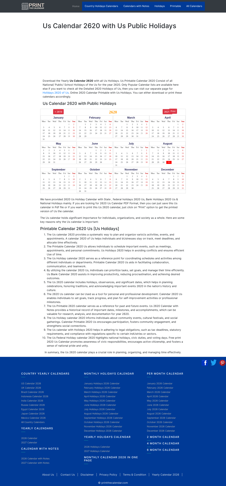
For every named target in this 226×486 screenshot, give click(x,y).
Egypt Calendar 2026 (32, 409)
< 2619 (58, 111)
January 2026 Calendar (159, 383)
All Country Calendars (33, 422)
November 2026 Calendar (161, 426)
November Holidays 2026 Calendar (103, 426)
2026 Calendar (29, 438)
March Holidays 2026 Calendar (100, 392)
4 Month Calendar (163, 443)
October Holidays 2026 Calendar (102, 422)
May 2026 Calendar (157, 400)
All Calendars (194, 6)
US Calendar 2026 (31, 383)
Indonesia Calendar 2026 (34, 396)
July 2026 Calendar (157, 409)
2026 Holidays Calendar (97, 446)
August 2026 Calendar (159, 413)
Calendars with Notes (136, 6)
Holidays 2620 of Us (56, 92)
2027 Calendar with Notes (35, 462)
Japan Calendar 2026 (33, 413)
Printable (175, 6)
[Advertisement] (19, 103)
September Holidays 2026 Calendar (103, 417)
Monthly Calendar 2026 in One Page (111, 459)
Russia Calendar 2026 (33, 404)
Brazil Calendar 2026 (32, 392)
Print (173, 111)
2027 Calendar (29, 442)
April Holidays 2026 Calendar (99, 396)
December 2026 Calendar (161, 430)
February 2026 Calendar (160, 387)
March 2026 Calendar (158, 392)
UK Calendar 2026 (31, 387)
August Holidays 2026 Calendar (101, 413)
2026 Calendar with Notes (35, 458)
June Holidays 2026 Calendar (100, 404)
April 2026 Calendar (157, 396)
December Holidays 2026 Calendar (103, 430)
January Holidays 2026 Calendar (101, 383)
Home (77, 6)
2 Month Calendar (163, 437)
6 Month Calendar (163, 449)
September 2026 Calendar (161, 417)
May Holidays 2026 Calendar (99, 400)
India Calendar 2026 (32, 400)
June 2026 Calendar (158, 404)
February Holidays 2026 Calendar (102, 387)
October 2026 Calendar (160, 422)
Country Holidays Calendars (101, 6)
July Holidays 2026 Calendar (99, 409)
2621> (167, 111)
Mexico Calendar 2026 (33, 417)
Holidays (160, 6)
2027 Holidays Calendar (97, 451)
